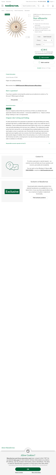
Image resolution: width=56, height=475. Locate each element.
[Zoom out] (27, 37)
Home (3, 10)
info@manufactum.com (47, 170)
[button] (29, 15)
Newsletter (8, 1)
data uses (17, 460)
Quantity (38, 44)
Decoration (27, 10)
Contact (3, 1)
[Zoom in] (29, 37)
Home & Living (9, 10)
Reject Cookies (19, 472)
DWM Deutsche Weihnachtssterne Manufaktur (28, 85)
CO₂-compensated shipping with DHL (44, 53)
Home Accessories (19, 10)
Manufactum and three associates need (19, 458)
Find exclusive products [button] (39, 197)
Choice (39, 40)
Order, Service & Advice (36, 1)
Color (39, 36)
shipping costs (49, 51)
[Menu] (2, 5)
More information (36, 472)
